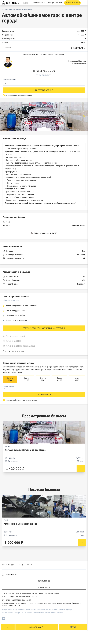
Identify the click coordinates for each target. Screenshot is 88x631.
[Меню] (84, 2)
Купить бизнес (38, 3)
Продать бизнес (55, 3)
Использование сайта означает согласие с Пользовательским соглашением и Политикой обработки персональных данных (41, 604)
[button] (84, 116)
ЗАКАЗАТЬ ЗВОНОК (36, 627)
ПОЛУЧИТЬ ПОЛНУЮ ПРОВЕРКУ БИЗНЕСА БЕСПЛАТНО (44, 328)
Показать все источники (13, 351)
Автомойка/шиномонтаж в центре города (25, 450)
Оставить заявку (72, 3)
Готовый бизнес (7, 9)
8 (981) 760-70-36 (44, 70)
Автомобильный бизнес (24, 9)
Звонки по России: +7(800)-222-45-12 (17, 565)
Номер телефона (9, 79)
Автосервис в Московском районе (20, 524)
